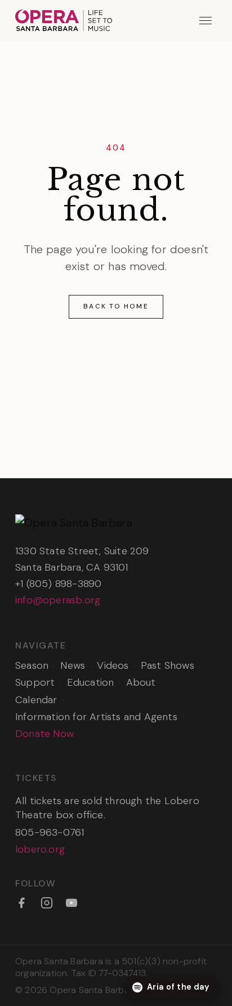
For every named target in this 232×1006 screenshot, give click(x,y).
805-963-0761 (49, 832)
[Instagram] (47, 903)
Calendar (36, 700)
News (72, 665)
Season (31, 665)
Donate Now (44, 733)
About (141, 682)
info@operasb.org (57, 600)
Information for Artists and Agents (96, 716)
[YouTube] (71, 903)
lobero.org (40, 849)
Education (90, 682)
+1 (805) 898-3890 (58, 583)
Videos (112, 665)
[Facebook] (21, 903)
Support (35, 682)
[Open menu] (205, 20)
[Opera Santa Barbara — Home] (63, 20)
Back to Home (115, 306)
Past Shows (167, 665)
